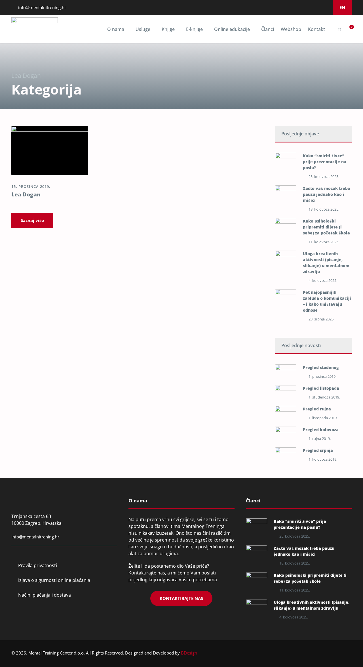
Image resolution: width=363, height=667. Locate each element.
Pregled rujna (317, 409)
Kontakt (316, 29)
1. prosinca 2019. (322, 376)
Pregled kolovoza (321, 429)
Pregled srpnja (318, 450)
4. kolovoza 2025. (323, 280)
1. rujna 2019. (320, 438)
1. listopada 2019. (323, 417)
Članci (267, 29)
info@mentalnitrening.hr (41, 7)
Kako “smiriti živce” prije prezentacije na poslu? (324, 161)
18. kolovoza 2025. (324, 209)
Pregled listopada (321, 388)
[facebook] (294, 7)
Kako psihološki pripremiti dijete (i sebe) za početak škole (326, 227)
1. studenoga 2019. (324, 397)
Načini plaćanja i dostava (44, 595)
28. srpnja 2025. (321, 319)
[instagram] (309, 7)
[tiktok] (324, 7)
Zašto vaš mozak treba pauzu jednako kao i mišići (326, 194)
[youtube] (317, 7)
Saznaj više (32, 220)
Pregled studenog (321, 367)
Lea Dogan (26, 194)
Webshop (291, 29)
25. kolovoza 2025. (324, 176)
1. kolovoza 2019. (323, 459)
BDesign (189, 653)
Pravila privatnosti (37, 565)
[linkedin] (301, 7)
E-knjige (194, 29)
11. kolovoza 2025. (324, 241)
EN (342, 7)
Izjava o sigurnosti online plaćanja (54, 580)
